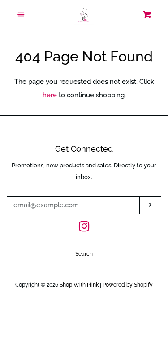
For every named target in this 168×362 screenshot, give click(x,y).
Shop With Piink (79, 285)
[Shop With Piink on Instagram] (84, 228)
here (50, 95)
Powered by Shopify (128, 285)
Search (84, 254)
